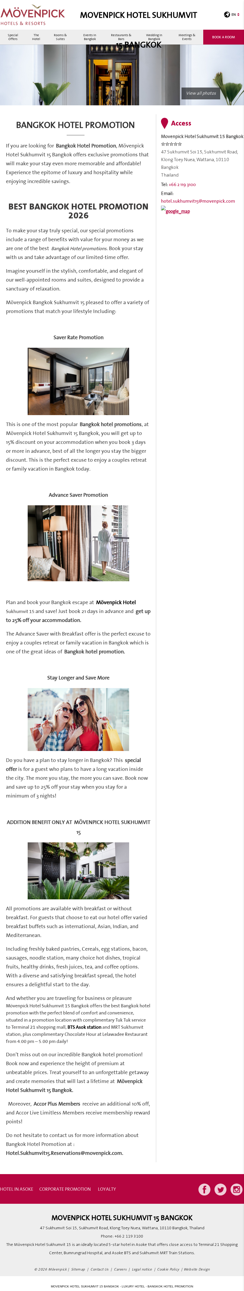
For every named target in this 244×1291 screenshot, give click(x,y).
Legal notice (142, 1269)
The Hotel (36, 37)
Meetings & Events (187, 37)
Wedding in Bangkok (154, 37)
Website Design (197, 1269)
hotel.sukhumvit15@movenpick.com (198, 201)
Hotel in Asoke (16, 1189)
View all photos (201, 93)
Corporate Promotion (65, 1189)
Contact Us (99, 1269)
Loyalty (107, 1189)
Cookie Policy (168, 1269)
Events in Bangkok (89, 37)
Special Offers (13, 37)
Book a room (223, 37)
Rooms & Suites (60, 37)
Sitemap (78, 1269)
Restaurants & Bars (121, 37)
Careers (120, 1269)
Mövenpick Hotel (116, 602)
